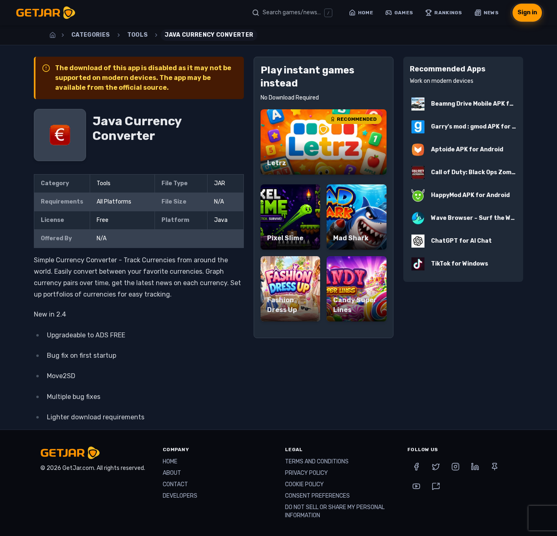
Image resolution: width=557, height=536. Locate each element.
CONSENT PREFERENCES (317, 495)
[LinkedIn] (475, 467)
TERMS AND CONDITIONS (317, 461)
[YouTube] (416, 486)
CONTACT (175, 484)
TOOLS (137, 34)
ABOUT (172, 473)
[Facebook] (416, 467)
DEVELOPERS (180, 495)
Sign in (527, 12)
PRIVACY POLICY (306, 473)
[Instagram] (455, 467)
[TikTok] (436, 486)
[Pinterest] (495, 467)
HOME (170, 461)
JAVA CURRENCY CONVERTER (209, 34)
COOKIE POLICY (304, 484)
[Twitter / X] (436, 467)
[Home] (52, 35)
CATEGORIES (90, 34)
